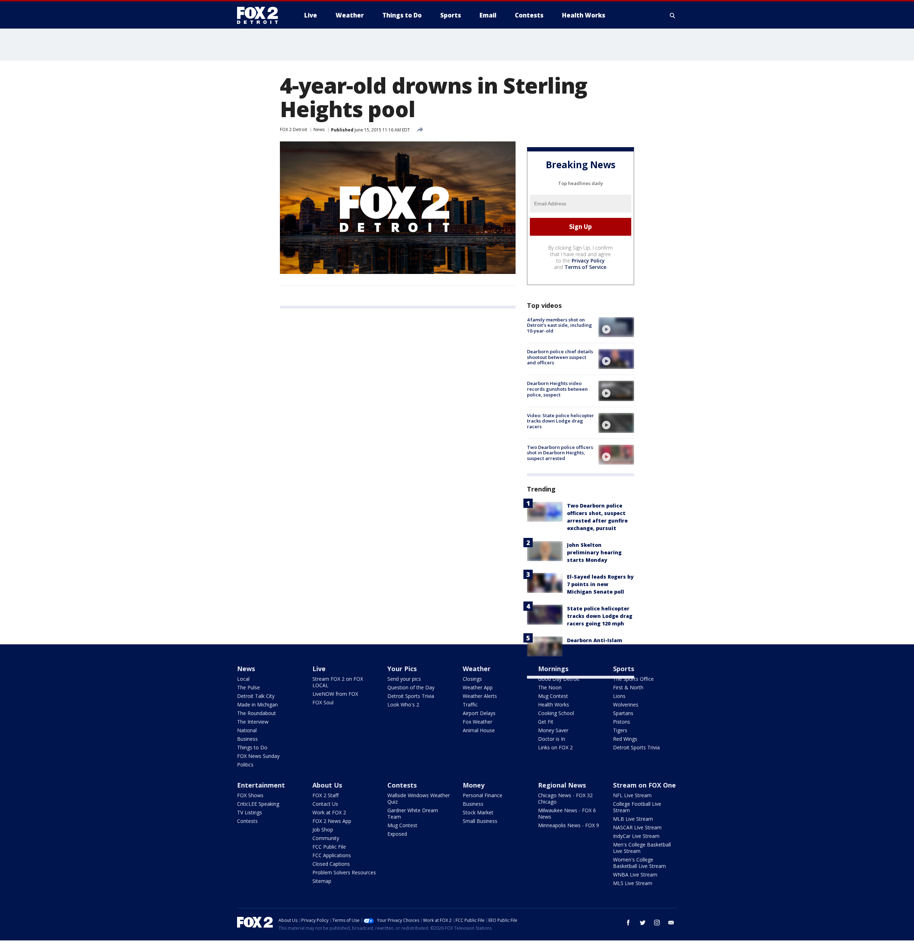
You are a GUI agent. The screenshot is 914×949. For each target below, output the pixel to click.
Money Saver (553, 730)
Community (325, 838)
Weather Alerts (480, 696)
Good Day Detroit (558, 678)
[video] (616, 327)
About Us (327, 785)
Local (243, 678)
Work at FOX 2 (329, 812)
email (671, 922)
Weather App (478, 687)
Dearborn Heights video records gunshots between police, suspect (557, 389)
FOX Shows (250, 795)
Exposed (397, 833)
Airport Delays (479, 713)
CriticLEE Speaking (258, 803)
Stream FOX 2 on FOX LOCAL (337, 682)
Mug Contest (553, 696)
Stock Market (478, 812)
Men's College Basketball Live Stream (642, 847)
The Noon (550, 687)
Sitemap (321, 881)
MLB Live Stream (633, 818)
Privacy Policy (588, 260)
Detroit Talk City (256, 696)
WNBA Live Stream (635, 874)
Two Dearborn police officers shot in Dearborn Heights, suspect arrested (560, 452)
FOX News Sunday (258, 756)
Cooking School (556, 713)
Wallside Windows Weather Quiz (418, 798)
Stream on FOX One (644, 785)
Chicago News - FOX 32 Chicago (565, 798)
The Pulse (248, 687)
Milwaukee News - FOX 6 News (567, 813)
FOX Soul (322, 702)
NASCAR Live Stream (637, 827)
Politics (245, 764)
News (319, 129)
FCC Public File (329, 846)
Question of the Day (411, 687)
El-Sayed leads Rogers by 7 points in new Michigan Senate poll (600, 584)
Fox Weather (477, 721)
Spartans (623, 713)
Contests (247, 821)
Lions (619, 696)
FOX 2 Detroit (293, 129)
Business (247, 738)
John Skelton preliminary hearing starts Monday (594, 552)
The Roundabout (256, 713)
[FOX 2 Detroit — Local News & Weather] (260, 15)
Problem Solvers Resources (344, 872)
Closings (472, 678)
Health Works (553, 704)
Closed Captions (331, 863)
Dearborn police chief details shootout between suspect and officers (560, 357)
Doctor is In (551, 738)
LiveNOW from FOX (335, 693)
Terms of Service (585, 267)
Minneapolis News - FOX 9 (568, 825)
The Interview (252, 721)
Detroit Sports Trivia (410, 696)
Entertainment (261, 785)
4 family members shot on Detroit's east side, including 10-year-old (559, 325)
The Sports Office (633, 678)
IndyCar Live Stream (636, 836)
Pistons (621, 721)
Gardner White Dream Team (412, 813)
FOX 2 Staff (325, 795)
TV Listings (249, 812)
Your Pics (402, 668)
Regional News (562, 785)
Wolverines (625, 704)
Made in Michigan (257, 704)
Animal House (479, 730)
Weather (477, 668)
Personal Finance (482, 795)
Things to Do (252, 747)
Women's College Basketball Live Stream (639, 862)
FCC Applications (331, 855)
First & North (628, 687)
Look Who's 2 (403, 704)
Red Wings (625, 738)
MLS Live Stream (632, 883)
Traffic (470, 704)
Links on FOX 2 (555, 747)
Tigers (620, 730)
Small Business (480, 821)
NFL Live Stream (632, 795)
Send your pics (404, 678)
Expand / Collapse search (672, 15)
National (247, 730)
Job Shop (322, 829)
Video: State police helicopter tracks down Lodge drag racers (560, 421)
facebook (628, 922)
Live (319, 668)
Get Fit (545, 721)
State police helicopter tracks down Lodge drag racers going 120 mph (599, 616)
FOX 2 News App (331, 821)
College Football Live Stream (637, 807)
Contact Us (325, 803)
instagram (657, 922)
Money (473, 785)
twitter (642, 922)
